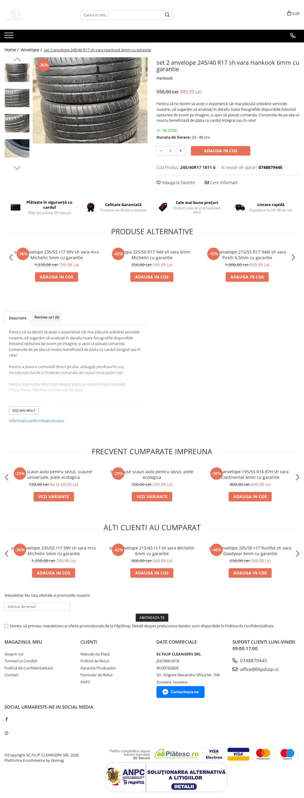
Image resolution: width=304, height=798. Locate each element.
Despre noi (13, 654)
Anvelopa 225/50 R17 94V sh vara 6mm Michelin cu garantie (151, 254)
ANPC (85, 682)
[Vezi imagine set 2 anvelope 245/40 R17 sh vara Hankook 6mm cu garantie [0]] (17, 73)
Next (17, 167)
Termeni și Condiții (20, 661)
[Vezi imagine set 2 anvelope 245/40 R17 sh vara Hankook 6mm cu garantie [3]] (17, 148)
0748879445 (253, 661)
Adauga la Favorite (178, 182)
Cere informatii (223, 182)
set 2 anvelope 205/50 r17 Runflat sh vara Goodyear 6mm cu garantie (250, 550)
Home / (12, 50)
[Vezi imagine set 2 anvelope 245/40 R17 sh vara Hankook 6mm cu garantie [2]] (17, 123)
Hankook (164, 78)
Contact (11, 674)
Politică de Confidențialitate (28, 668)
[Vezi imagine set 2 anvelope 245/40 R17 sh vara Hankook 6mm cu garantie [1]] (17, 98)
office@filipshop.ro (259, 669)
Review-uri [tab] (46, 317)
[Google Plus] (6, 726)
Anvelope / (32, 50)
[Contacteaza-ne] (293, 36)
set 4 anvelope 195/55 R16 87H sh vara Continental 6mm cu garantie (250, 474)
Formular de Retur (96, 674)
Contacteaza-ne (185, 692)
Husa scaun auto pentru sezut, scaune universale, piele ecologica (53, 474)
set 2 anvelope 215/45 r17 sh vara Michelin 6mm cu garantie (151, 550)
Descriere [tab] (17, 318)
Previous (17, 60)
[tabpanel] (90, 100)
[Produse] (9, 37)
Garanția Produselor (98, 668)
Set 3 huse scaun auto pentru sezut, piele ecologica (151, 474)
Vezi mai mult (23, 410)
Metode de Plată (95, 654)
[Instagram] (6, 733)
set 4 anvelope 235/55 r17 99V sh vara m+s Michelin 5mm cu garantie (56, 254)
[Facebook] (6, 719)
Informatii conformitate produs (36, 420)
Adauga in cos (221, 150)
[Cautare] (167, 15)
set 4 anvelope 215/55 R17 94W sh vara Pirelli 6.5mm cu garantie (247, 254)
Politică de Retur (94, 661)
